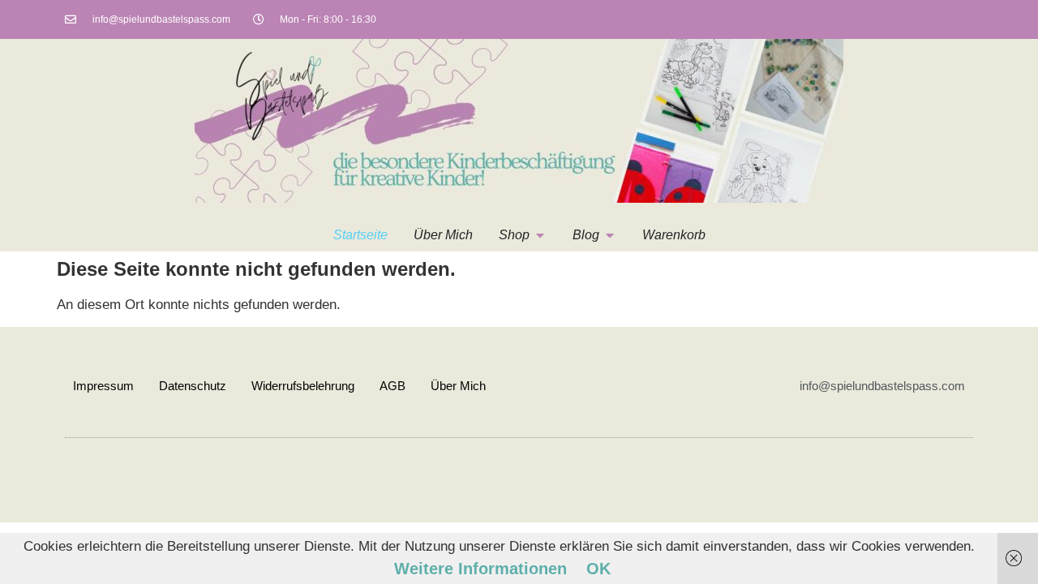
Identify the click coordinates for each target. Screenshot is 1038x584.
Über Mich (458, 386)
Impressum (103, 386)
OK (598, 569)
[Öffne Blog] (609, 235)
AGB (392, 386)
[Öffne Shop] (540, 235)
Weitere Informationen (480, 569)
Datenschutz (192, 386)
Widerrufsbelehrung (302, 386)
